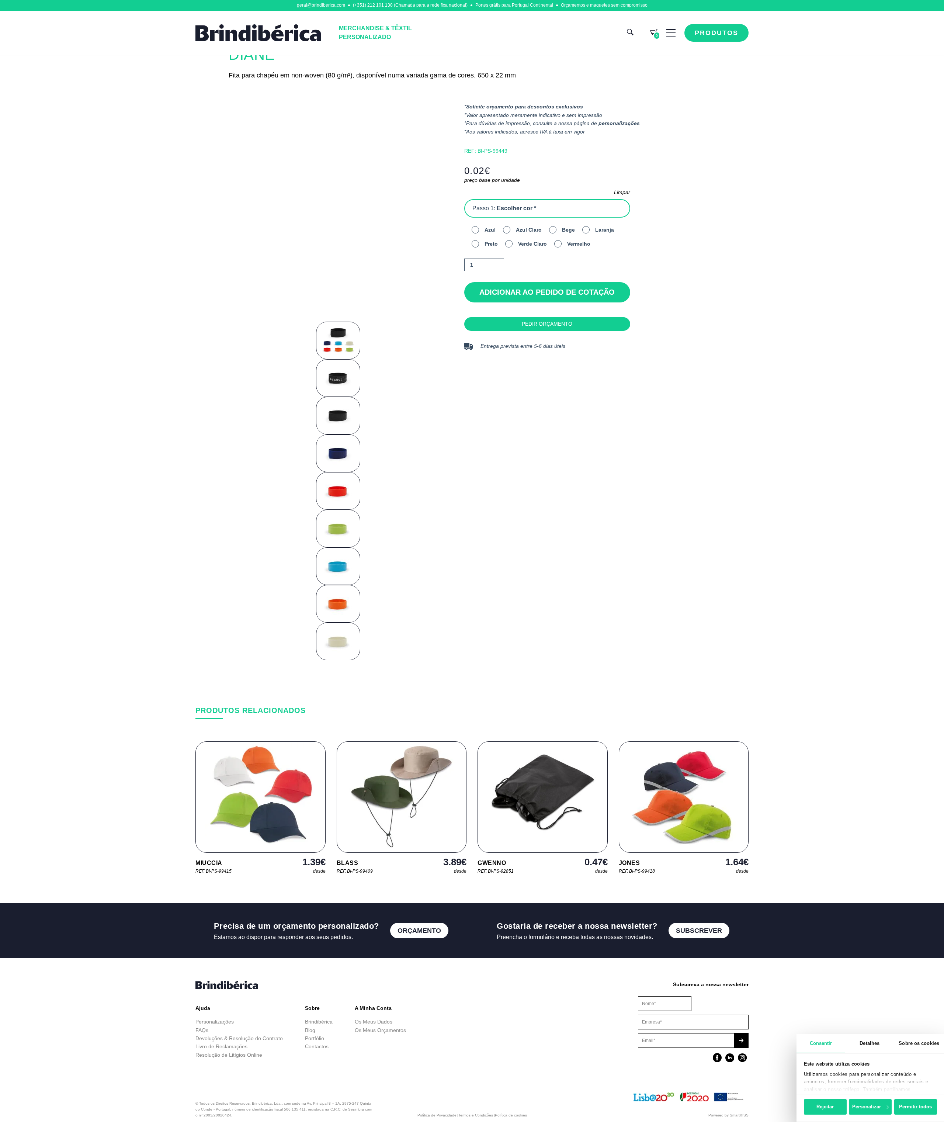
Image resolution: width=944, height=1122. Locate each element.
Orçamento (419, 930)
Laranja (604, 230)
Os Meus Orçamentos (380, 1030)
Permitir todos (915, 1106)
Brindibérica (319, 1022)
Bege (568, 230)
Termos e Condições (475, 1115)
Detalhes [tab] (869, 1043)
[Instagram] (742, 1058)
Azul (490, 230)
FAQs (201, 1030)
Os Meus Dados (373, 1022)
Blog (310, 1030)
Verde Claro (532, 244)
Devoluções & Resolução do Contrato (239, 1038)
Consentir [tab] (821, 1043)
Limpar (622, 192)
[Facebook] (717, 1058)
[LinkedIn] (729, 1058)
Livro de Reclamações (221, 1046)
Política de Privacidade (437, 1115)
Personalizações (214, 1022)
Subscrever (699, 930)
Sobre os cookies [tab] (919, 1043)
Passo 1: (504, 208)
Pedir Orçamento (547, 324)
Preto (491, 244)
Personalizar (866, 1106)
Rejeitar (825, 1106)
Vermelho (578, 244)
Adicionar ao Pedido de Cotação (547, 292)
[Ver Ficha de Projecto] (689, 1100)
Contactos (317, 1046)
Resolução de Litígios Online (228, 1055)
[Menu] (671, 33)
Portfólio (314, 1038)
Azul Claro (529, 230)
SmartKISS (739, 1115)
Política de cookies (511, 1115)
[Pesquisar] (630, 33)
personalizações (619, 123)
